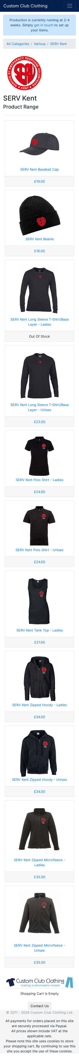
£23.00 (39, 422)
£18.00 (39, 251)
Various (40, 44)
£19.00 (39, 181)
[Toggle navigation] (70, 6)
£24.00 (39, 492)
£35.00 (39, 877)
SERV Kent (58, 44)
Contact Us (40, 1006)
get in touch (43, 25)
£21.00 (39, 642)
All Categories (18, 44)
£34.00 (39, 717)
